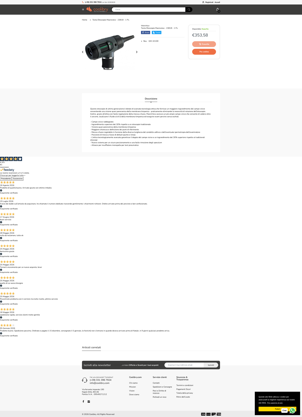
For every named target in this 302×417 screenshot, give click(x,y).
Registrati (209, 2)
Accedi (217, 2)
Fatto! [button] (277, 409)
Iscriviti (211, 365)
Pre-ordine (204, 51)
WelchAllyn (145, 26)
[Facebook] (83, 401)
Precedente (6, 178)
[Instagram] (88, 401)
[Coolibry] (97, 9)
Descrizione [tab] (151, 98)
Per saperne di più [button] (275, 403)
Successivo (17, 178)
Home (84, 20)
